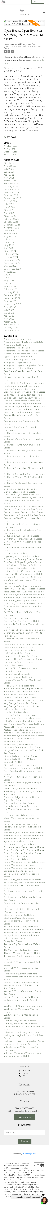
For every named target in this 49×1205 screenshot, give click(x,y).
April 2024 (9, 248)
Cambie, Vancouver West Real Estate (22, 401)
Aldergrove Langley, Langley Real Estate (24, 366)
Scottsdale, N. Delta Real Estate (19, 871)
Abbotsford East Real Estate (17, 339)
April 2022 (9, 319)
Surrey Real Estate (13, 941)
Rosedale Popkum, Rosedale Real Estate (23, 836)
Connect (37, 2)
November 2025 (12, 193)
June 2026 (9, 172)
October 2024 (11, 231)
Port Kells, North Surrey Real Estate (20, 806)
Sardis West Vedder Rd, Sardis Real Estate (24, 862)
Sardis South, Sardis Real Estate (19, 859)
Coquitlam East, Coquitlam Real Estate (23, 510)
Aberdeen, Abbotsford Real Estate (20, 354)
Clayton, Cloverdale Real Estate (19, 492)
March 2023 (10, 287)
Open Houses (10, 152)
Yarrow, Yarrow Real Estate (17, 1056)
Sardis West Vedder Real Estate (19, 865)
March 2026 (10, 181)
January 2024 (11, 257)
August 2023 (10, 272)
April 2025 (9, 213)
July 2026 (9, 169)
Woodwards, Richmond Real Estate (21, 1044)
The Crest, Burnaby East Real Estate (21, 950)
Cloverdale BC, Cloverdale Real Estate (23, 495)
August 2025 (10, 201)
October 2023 (11, 266)
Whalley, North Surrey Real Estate (20, 1024)
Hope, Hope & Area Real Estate (19, 695)
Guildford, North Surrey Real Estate (21, 651)
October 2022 (11, 301)
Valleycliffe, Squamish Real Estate (20, 974)
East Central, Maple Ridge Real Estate (22, 562)
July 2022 (9, 310)
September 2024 (12, 234)
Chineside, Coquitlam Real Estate (20, 489)
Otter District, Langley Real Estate (20, 789)
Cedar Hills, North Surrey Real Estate (22, 413)
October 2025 (11, 195)
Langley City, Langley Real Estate (20, 715)
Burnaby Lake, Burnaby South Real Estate (24, 398)
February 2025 (11, 219)
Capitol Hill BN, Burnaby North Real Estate (24, 407)
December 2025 (12, 190)
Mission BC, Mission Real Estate (19, 739)
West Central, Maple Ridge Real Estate (23, 1006)
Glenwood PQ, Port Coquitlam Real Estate (24, 630)
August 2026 (10, 166)
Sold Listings (10, 155)
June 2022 (9, 313)
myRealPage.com (29, 1154)
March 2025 (10, 216)
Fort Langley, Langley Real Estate (20, 601)
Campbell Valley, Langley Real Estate (22, 404)
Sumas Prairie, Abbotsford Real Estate (22, 933)
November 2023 (12, 263)
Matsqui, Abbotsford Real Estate (20, 730)
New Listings (10, 149)
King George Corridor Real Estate (20, 703)
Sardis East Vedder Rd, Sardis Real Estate (24, 850)
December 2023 (12, 260)
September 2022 (12, 304)
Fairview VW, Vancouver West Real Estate (24, 589)
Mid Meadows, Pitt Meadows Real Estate (24, 736)
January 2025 (11, 222)
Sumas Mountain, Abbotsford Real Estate (24, 930)
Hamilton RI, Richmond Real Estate (20, 656)
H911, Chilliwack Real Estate (17, 654)
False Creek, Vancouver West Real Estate (24, 592)
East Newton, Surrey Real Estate (19, 568)
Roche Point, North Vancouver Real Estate (24, 833)
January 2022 (11, 328)
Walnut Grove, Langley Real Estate (21, 997)
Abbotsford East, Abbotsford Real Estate (23, 342)
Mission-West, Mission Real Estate (20, 745)
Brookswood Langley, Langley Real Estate (24, 392)
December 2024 (12, 225)
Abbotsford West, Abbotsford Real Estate (24, 351)
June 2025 (9, 207)
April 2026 (9, 178)
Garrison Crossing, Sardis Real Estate (22, 621)
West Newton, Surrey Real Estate (20, 1021)
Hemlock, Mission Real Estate (18, 677)
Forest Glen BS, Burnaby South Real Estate (24, 598)
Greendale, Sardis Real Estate (18, 648)
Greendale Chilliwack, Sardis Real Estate (24, 645)
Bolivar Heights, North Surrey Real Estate (24, 383)
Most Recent (10, 163)
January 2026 (11, 187)
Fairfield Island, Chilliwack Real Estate (22, 586)
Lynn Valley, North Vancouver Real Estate (24, 724)
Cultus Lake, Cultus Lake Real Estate (21, 536)
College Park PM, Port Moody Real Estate (23, 498)
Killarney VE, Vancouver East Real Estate (24, 701)
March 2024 (10, 251)
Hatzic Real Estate (13, 671)
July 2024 (9, 240)
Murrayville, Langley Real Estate (20, 765)
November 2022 (12, 298)
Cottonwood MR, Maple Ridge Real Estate (24, 515)
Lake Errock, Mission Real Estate (19, 712)
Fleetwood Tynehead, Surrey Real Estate (24, 595)
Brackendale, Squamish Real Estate (21, 386)
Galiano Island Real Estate (17, 618)
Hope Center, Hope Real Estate (19, 686)
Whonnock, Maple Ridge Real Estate (22, 1033)
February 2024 (11, 254)
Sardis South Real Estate (16, 856)
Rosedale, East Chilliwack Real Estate (22, 839)
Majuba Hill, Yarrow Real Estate (19, 727)
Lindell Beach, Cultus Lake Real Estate (22, 718)
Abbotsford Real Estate (15, 345)
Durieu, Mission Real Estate (17, 554)
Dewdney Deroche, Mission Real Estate (23, 539)
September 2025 (12, 198)
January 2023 (11, 293)
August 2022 (10, 307)
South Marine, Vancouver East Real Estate (24, 883)
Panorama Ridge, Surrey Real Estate (21, 797)
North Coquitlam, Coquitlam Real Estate (23, 768)
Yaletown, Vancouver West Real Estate (23, 1053)
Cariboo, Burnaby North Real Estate (21, 410)
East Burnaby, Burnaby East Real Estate (23, 559)
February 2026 (11, 184)
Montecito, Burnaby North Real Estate (22, 748)
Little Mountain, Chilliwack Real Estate (22, 721)
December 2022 (12, 295)
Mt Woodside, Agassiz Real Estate (20, 756)
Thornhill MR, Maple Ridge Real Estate (22, 953)
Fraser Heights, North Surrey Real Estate (23, 604)
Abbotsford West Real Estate (18, 348)
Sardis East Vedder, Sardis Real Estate (22, 853)
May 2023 (9, 281)
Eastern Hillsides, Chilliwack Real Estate (23, 571)
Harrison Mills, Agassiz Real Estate (21, 668)
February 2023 (11, 290)
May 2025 (9, 210)
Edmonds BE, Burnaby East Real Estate (22, 577)
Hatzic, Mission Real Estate (17, 674)
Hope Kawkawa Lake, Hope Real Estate (23, 689)
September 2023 (12, 269)
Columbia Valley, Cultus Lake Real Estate (24, 507)
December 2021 (11, 331)
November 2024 (12, 228)
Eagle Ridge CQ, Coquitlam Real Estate (23, 557)
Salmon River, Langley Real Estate (20, 845)
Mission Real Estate (13, 742)
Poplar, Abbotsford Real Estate (19, 803)
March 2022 (10, 322)
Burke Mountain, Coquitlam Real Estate (23, 395)
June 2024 (9, 243)
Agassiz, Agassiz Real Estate (18, 357)
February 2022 (11, 325)
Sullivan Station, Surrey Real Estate (21, 927)
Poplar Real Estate (13, 800)
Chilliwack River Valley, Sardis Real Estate (24, 474)
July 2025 (9, 204)
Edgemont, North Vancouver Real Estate (23, 574)
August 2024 (10, 237)
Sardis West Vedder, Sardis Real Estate (23, 868)
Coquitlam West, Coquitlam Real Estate (23, 513)
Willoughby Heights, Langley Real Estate (24, 1041)
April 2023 (9, 284)
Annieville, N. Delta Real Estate (19, 369)
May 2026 (9, 175)
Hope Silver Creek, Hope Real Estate (22, 692)
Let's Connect (24, 1117)
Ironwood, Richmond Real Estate (20, 698)
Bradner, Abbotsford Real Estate (19, 389)
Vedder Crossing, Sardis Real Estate (21, 983)
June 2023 (9, 278)
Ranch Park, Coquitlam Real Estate (20, 824)
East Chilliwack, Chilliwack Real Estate (22, 565)
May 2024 (9, 245)
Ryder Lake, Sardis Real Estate (19, 842)
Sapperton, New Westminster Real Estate (24, 847)
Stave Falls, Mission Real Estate (19, 915)
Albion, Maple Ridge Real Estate (19, 360)
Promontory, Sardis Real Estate (19, 815)
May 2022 (9, 316)
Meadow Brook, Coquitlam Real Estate (23, 733)
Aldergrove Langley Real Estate (19, 363)
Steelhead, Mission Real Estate (19, 918)
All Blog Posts (10, 146)
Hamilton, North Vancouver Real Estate (23, 659)
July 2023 (9, 275)
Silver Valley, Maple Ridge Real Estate (22, 880)
